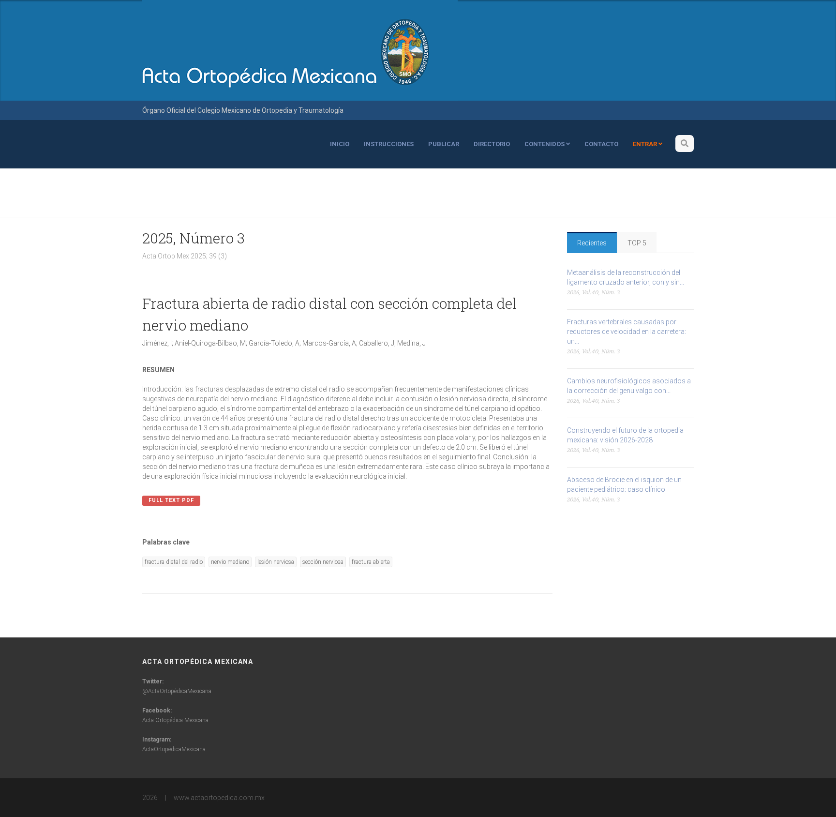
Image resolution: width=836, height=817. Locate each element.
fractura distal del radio (174, 562)
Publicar (443, 144)
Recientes (592, 243)
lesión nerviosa (275, 562)
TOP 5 (636, 243)
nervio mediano (230, 562)
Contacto (601, 144)
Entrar (645, 144)
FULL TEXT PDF (171, 500)
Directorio (492, 144)
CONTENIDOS (545, 144)
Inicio (339, 144)
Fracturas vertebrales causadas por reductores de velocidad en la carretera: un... (626, 331)
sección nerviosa (322, 562)
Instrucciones (389, 144)
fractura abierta (371, 562)
